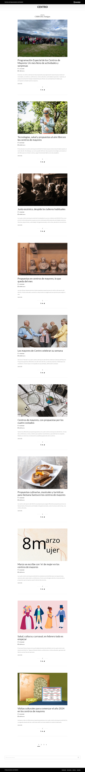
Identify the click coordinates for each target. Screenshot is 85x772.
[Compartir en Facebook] (40, 90)
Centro (42, 7)
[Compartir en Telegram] (44, 90)
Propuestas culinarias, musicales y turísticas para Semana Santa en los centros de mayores (41, 493)
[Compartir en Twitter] (42, 90)
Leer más (20, 83)
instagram (69, 769)
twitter (74, 769)
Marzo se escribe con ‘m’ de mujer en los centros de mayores (38, 565)
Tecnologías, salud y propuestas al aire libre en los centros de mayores (42, 138)
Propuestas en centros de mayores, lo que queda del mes (39, 280)
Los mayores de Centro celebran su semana (40, 350)
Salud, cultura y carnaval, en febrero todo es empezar (40, 638)
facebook (64, 769)
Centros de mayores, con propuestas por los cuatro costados (40, 421)
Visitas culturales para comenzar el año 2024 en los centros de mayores (41, 710)
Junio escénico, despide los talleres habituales (41, 209)
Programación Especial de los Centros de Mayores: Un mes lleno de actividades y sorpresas (39, 63)
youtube (78, 769)
